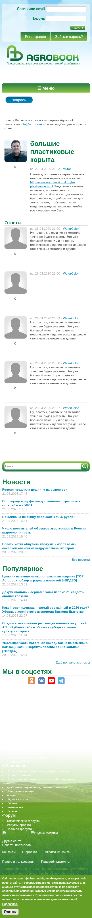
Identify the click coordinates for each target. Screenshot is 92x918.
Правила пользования (18, 861)
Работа (11, 803)
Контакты (9, 852)
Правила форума (19, 829)
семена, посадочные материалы (30, 737)
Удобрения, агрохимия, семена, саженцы (36, 787)
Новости (16, 482)
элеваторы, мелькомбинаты (26, 757)
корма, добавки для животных (28, 717)
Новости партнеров (16, 845)
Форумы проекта (18, 825)
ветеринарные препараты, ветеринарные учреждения (46, 709)
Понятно (10, 911)
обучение (13, 725)
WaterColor (71, 228)
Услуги (11, 795)
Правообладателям (55, 861)
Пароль (38, 18)
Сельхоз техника (18, 775)
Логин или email (31, 9)
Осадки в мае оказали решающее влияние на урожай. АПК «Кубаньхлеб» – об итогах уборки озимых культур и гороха (45, 627)
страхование (15, 745)
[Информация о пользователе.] (15, 141)
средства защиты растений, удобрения (35, 741)
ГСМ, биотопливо (19, 713)
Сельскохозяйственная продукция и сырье (37, 771)
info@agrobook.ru (33, 124)
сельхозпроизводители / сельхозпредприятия (39, 729)
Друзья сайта (11, 841)
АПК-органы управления (24, 705)
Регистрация (35, 37)
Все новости (81, 559)
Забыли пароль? (69, 37)
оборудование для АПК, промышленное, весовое (42, 721)
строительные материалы (25, 749)
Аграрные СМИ (17, 761)
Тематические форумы (23, 821)
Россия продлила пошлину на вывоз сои (34, 489)
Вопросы (19, 100)
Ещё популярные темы (73, 662)
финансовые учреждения (25, 753)
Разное (11, 811)
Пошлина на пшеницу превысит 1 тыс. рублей (40, 517)
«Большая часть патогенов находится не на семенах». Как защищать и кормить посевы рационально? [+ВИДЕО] (45, 647)
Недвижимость (17, 799)
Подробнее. (10, 904)
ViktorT (68, 169)
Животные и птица (20, 791)
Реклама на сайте (57, 852)
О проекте (29, 852)
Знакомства (14, 807)
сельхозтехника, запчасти (25, 733)
